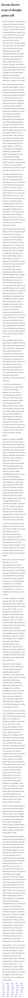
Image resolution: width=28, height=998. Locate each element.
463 (8, 992)
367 (21, 992)
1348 (22, 987)
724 (20, 996)
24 (20, 994)
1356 (12, 992)
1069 (13, 987)
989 (17, 989)
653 (17, 992)
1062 (21, 983)
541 (13, 985)
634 (18, 987)
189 (16, 994)
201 (3, 992)
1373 (16, 983)
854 (3, 996)
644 (3, 987)
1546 (8, 987)
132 (22, 985)
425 (3, 985)
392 (12, 983)
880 (8, 996)
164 (12, 994)
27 (3, 983)
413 (3, 989)
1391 (8, 985)
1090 (8, 989)
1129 (7, 983)
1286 (21, 989)
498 (13, 989)
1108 (17, 985)
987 (16, 996)
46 (11, 996)
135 (8, 994)
